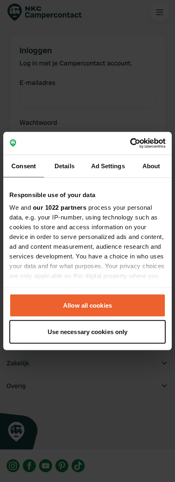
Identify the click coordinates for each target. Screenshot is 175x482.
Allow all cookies (87, 305)
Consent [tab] (23, 165)
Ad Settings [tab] (108, 165)
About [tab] (151, 165)
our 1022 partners (60, 207)
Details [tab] (64, 165)
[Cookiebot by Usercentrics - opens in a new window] (130, 143)
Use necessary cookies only (88, 331)
